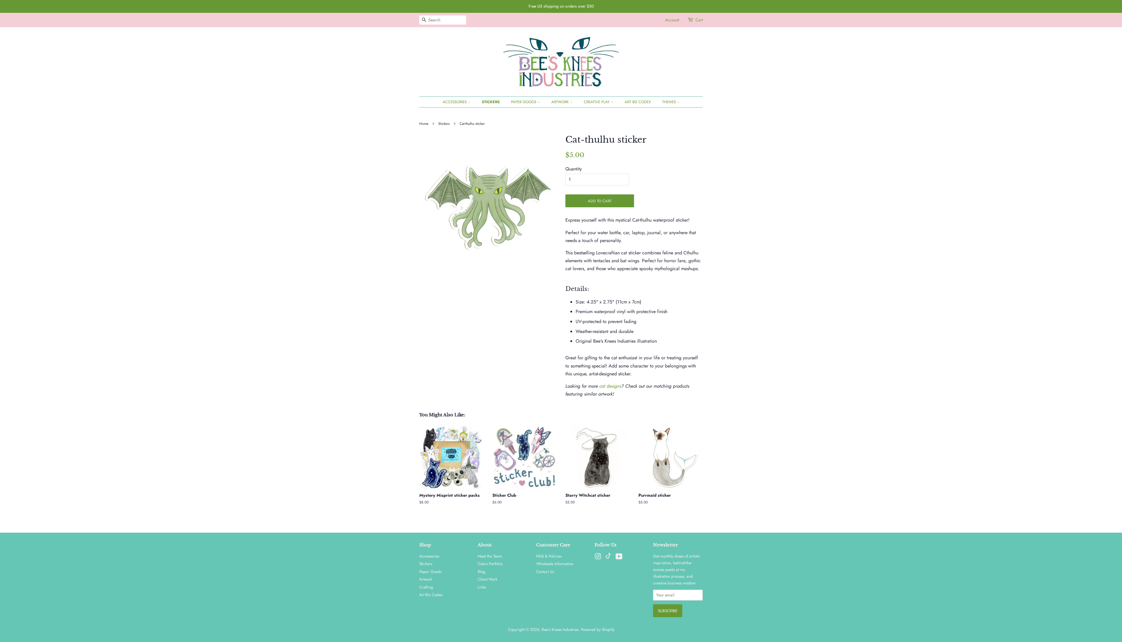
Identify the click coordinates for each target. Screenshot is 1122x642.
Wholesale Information (555, 564)
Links (482, 587)
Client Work (487, 579)
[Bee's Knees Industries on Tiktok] (608, 557)
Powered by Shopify (597, 629)
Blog (481, 571)
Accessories (455, 102)
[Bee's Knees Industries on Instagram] (598, 557)
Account (672, 20)
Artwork (560, 102)
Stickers (491, 102)
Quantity (573, 168)
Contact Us (545, 571)
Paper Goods (524, 102)
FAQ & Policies (549, 556)
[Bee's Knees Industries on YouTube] (619, 557)
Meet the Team (490, 556)
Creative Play (597, 102)
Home (423, 123)
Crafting (426, 587)
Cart (699, 20)
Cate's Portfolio (490, 564)
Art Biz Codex (638, 102)
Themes (669, 102)
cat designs (610, 386)
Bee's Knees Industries (560, 629)
